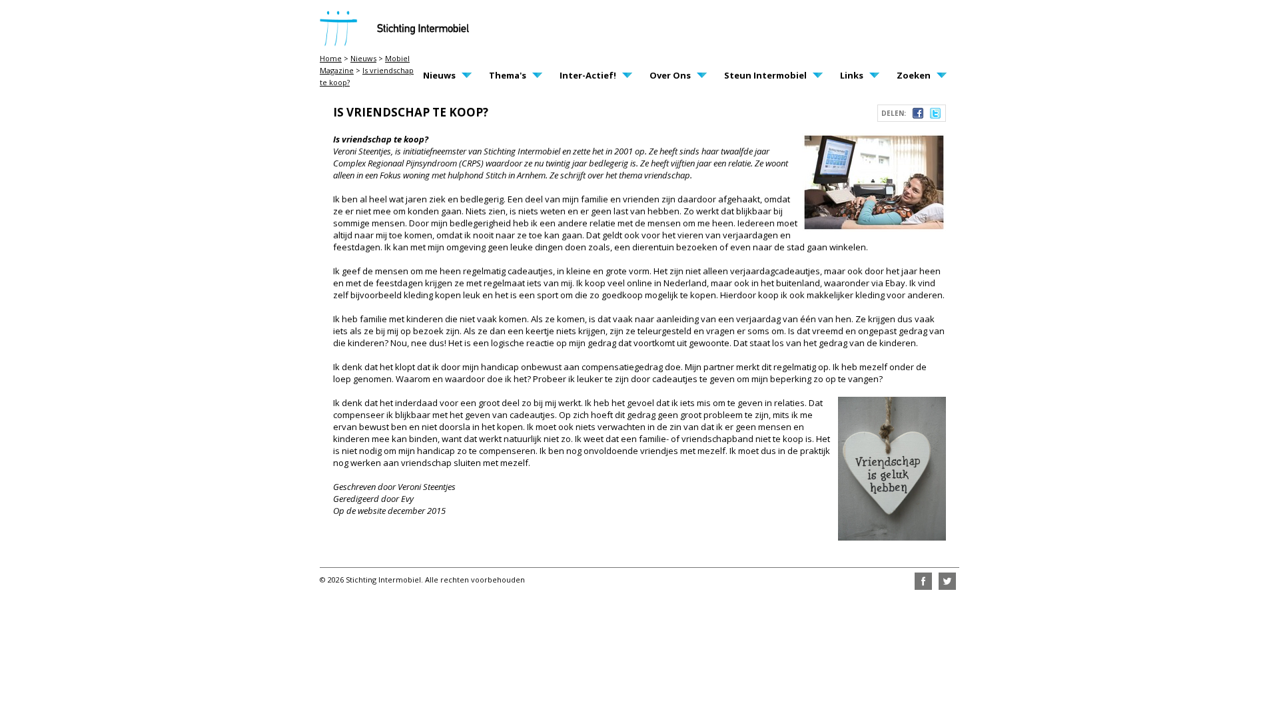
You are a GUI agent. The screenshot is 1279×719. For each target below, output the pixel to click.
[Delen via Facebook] (918, 115)
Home (331, 58)
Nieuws (363, 58)
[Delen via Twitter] (935, 115)
